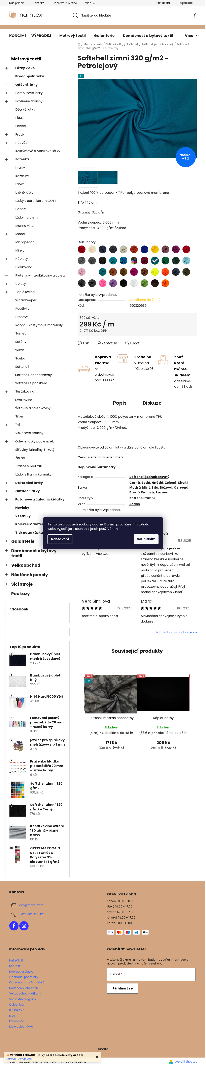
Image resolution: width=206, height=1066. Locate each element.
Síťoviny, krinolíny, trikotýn (36, 449)
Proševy (21, 317)
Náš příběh (16, 3)
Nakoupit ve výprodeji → (21, 1058)
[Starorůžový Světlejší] (82, 271)
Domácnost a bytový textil (34, 553)
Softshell (22, 366)
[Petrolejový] (155, 260)
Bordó (134, 492)
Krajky (20, 167)
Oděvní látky (26, 84)
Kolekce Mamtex (29, 524)
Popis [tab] (120, 403)
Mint (146, 487)
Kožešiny (22, 176)
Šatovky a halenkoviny (32, 408)
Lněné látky (24, 192)
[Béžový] (123, 249)
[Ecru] (92, 249)
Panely (20, 209)
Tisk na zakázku (29, 532)
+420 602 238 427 (32, 914)
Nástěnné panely (29, 575)
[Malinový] (134, 271)
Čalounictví (17, 1005)
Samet (20, 333)
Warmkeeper (26, 300)
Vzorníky (23, 516)
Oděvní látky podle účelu (35, 441)
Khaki (183, 482)
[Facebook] (14, 925)
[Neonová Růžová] (103, 283)
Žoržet (20, 458)
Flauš (19, 117)
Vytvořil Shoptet (185, 1062)
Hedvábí (22, 142)
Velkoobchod (25, 565)
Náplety (21, 258)
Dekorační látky (29, 483)
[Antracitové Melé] (82, 283)
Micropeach (24, 242)
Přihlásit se (122, 988)
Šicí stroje (22, 584)
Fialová (147, 492)
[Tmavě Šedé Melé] (92, 283)
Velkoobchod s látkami (25, 993)
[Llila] (113, 283)
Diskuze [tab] (152, 403)
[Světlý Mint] (134, 260)
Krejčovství (16, 1021)
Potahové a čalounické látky (39, 499)
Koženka (22, 159)
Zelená (170, 482)
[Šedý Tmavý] (113, 249)
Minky (19, 250)
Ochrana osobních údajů (26, 982)
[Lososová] (92, 271)
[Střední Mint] (186, 260)
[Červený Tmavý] (186, 249)
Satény (20, 341)
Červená (181, 487)
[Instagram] (24, 925)
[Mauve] (165, 249)
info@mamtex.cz (31, 905)
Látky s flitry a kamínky (33, 474)
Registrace (185, 3)
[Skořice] (113, 271)
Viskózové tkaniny (29, 433)
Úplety (20, 283)
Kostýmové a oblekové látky (37, 151)
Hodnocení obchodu (23, 988)
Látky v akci (25, 68)
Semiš (20, 350)
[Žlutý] (155, 249)
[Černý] (123, 283)
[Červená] (82, 249)
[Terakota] (134, 249)
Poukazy (20, 594)
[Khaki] (186, 271)
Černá (134, 482)
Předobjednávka (29, 76)
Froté (19, 134)
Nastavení (60, 539)
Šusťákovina (24, 391)
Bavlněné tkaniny (28, 101)
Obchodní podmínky (23, 977)
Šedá (145, 482)
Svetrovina (23, 400)
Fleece (20, 126)
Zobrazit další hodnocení (175, 632)
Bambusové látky (29, 93)
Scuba (20, 358)
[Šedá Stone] (82, 260)
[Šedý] (92, 260)
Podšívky (22, 308)
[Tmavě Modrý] (103, 249)
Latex (19, 184)
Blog (12, 1016)
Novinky (22, 507)
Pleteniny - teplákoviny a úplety (40, 275)
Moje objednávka (21, 1027)
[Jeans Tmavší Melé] (176, 271)
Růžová (162, 492)
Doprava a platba (65, 3)
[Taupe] (144, 271)
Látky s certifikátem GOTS (36, 200)
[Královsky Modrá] (144, 249)
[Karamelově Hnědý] (123, 271)
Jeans (134, 504)
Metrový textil (26, 59)
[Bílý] (134, 283)
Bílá (154, 487)
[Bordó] (144, 260)
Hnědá (157, 482)
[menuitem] (30, 35)
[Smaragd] (103, 271)
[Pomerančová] (165, 283)
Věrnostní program (22, 999)
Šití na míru (17, 1010)
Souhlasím (146, 539)
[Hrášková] (144, 283)
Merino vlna (24, 225)
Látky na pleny (26, 217)
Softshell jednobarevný (33, 375)
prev (81, 715)
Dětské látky (25, 109)
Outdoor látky (27, 491)
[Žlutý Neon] (155, 271)
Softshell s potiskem (31, 383)
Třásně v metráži (28, 466)
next (193, 715)
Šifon (19, 416)
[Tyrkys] (113, 260)
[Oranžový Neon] (165, 271)
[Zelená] (165, 260)
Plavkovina (23, 267)
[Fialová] (176, 249)
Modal (20, 234)
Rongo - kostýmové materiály (39, 325)
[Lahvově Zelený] (176, 260)
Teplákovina (25, 292)
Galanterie (22, 541)
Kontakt (38, 3)
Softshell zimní (142, 498)
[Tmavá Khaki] (103, 260)
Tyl (17, 424)
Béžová (166, 487)
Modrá (135, 487)
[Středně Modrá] (123, 260)
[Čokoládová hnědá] (155, 283)
